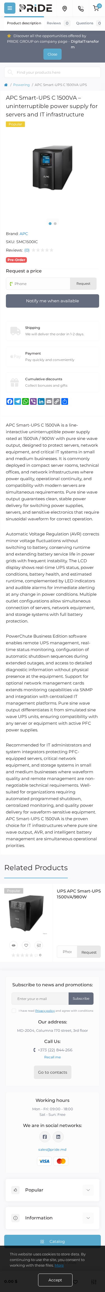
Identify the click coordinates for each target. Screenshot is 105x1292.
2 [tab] (55, 223)
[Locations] (64, 8)
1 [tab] (50, 223)
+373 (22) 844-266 (55, 1049)
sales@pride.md (52, 1149)
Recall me (52, 1057)
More (59, 1265)
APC (24, 233)
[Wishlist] (26, 945)
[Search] (10, 72)
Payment (33, 353)
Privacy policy (45, 1011)
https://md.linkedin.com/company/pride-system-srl (58, 1136)
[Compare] (38, 945)
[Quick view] (13, 945)
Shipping (32, 328)
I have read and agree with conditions (56, 1011)
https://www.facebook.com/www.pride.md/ (44, 1136)
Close (52, 54)
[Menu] (9, 8)
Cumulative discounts (43, 379)
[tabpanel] (52, 167)
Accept (55, 1280)
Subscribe (81, 998)
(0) (27, 250)
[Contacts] (81, 8)
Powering (21, 85)
